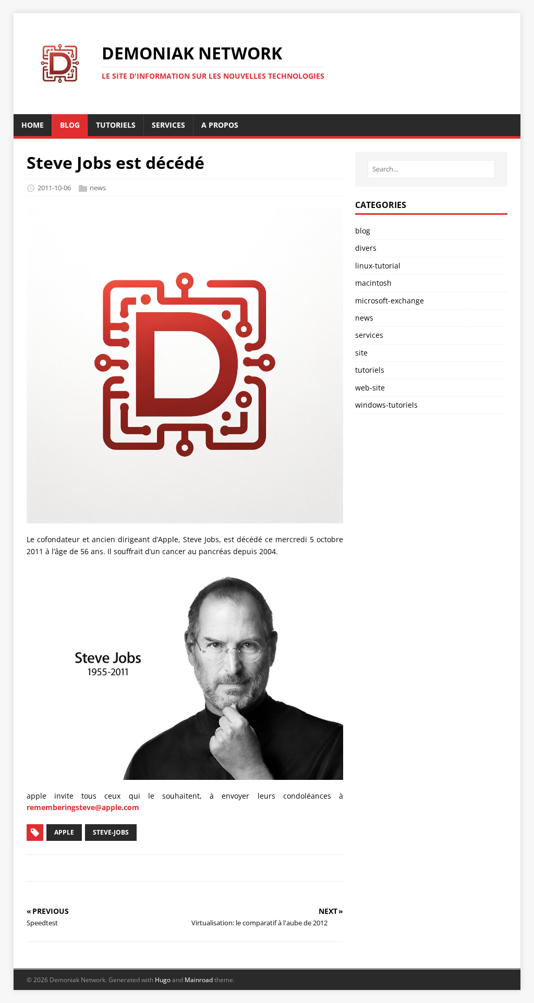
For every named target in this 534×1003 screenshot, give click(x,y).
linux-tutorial (377, 266)
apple (64, 832)
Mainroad (199, 979)
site (361, 353)
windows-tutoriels (386, 405)
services (369, 335)
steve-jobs (111, 832)
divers (366, 248)
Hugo (163, 979)
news (98, 187)
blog (362, 231)
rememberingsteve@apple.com (83, 807)
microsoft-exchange (389, 300)
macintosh (373, 283)
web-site (370, 388)
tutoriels (369, 370)
